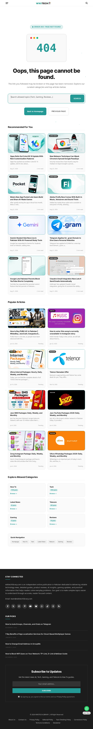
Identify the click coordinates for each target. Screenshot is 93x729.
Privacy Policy (61, 697)
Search (77, 98)
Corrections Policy (80, 720)
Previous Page (59, 111)
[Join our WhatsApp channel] (86, 708)
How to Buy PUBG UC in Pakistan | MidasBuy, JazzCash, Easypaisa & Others (24, 333)
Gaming (60, 542)
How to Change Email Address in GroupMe (22, 644)
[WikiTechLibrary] (46, 3)
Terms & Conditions (43, 723)
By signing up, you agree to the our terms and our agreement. (47, 697)
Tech (32, 542)
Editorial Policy (48, 720)
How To (25, 542)
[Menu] (7, 3)
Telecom (51, 542)
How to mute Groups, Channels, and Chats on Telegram (28, 624)
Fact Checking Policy (63, 720)
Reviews (69, 542)
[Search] (86, 3)
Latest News (41, 542)
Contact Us (22, 720)
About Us (11, 720)
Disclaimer (56, 723)
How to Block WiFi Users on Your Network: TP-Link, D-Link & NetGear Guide (36, 654)
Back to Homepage (35, 111)
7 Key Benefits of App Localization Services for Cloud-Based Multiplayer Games (38, 634)
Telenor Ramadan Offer (59, 372)
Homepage (15, 542)
